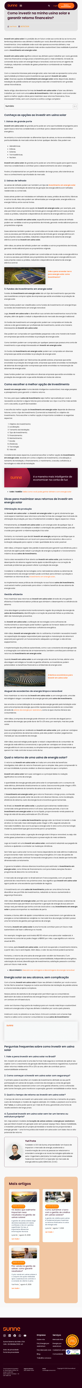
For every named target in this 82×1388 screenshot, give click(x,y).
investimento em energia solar (42, 576)
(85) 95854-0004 (29, 1369)
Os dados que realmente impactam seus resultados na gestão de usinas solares (23, 1213)
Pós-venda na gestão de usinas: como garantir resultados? (23, 1268)
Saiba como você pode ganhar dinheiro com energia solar (47, 491)
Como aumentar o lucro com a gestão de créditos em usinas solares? (57, 1212)
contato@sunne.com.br (49, 1369)
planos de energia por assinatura (27, 710)
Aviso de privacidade (11, 1350)
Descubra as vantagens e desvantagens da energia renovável (48, 970)
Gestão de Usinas (18, 1206)
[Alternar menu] (21, 5)
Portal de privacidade (11, 1352)
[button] (49, 5)
